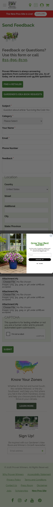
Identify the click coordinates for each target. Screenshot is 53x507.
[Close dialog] (51, 235)
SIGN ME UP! (40, 259)
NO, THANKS (40, 263)
